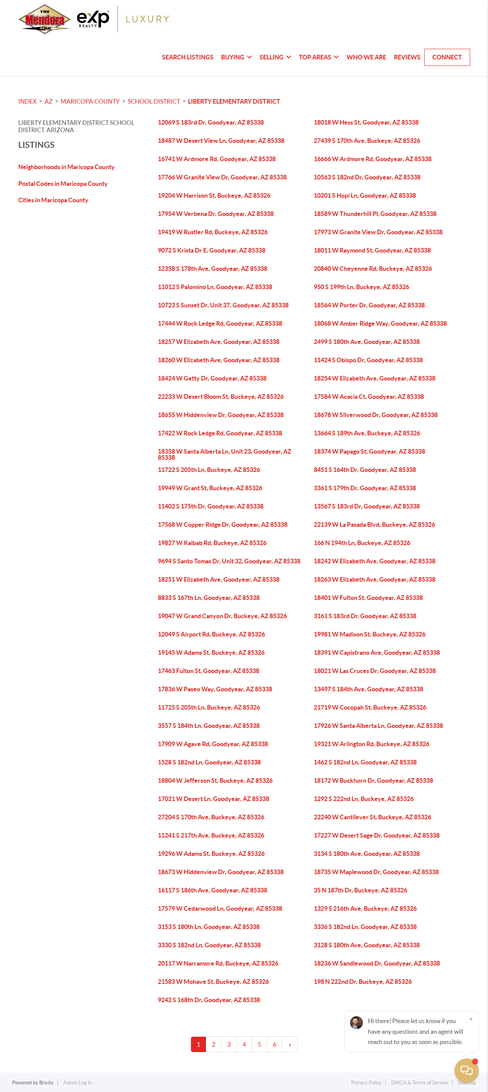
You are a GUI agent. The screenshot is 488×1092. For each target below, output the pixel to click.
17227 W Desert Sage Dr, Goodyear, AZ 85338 (377, 835)
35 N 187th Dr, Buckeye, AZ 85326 (360, 890)
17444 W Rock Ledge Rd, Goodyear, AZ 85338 (220, 323)
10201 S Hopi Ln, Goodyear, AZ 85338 (365, 195)
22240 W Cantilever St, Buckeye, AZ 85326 (372, 817)
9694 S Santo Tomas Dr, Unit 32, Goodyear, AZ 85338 (229, 561)
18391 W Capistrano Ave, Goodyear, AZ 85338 (377, 652)
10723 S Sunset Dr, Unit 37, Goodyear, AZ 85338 (223, 305)
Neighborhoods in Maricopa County (66, 166)
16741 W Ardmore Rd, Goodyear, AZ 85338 (217, 159)
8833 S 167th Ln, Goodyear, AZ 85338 (209, 598)
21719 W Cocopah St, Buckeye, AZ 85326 (370, 707)
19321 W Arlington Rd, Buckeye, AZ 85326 (371, 744)
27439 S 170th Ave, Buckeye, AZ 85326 (367, 140)
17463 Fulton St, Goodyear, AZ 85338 (208, 671)
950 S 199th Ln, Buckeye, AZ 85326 (361, 287)
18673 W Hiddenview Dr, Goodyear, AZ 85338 (221, 872)
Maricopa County (90, 101)
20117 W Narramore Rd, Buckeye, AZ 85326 (218, 963)
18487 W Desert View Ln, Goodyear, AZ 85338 (221, 140)
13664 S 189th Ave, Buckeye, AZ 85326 (367, 433)
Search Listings (188, 57)
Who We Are (366, 57)
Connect (447, 57)
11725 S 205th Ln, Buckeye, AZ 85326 (209, 707)
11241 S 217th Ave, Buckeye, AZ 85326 (211, 835)
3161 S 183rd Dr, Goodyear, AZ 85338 (365, 616)
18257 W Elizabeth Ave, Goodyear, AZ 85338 (218, 342)
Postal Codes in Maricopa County (63, 183)
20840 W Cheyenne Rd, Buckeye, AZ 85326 (373, 268)
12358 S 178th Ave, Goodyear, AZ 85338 (212, 268)
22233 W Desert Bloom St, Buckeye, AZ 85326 (221, 396)
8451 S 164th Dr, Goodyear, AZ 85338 (365, 470)
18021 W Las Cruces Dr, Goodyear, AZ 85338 (375, 671)
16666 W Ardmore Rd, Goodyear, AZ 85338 (373, 159)
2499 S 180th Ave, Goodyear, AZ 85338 (367, 342)
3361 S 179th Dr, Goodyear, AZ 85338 (365, 488)
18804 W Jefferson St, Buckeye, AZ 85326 (215, 780)
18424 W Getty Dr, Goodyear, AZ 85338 (212, 378)
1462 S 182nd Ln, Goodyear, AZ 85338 (365, 762)
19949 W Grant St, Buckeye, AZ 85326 (210, 488)
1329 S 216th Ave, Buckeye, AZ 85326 (365, 908)
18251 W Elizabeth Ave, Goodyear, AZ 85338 (218, 579)
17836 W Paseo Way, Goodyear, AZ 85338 (215, 689)
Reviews (407, 57)
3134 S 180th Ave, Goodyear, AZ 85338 (367, 854)
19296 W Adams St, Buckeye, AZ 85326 (211, 854)
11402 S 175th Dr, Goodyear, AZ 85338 (210, 506)
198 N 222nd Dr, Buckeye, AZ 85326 (363, 981)
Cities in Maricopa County (53, 200)
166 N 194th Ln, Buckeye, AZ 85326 (362, 543)
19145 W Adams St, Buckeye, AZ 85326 (211, 652)
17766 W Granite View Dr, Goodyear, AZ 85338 (222, 177)
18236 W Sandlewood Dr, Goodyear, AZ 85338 (377, 963)
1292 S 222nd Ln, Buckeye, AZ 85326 (364, 799)
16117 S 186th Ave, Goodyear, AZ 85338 (212, 890)
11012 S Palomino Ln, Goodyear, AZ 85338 (215, 287)
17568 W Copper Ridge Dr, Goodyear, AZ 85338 (222, 524)
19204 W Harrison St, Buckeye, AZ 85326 (214, 195)
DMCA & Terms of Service (419, 1083)
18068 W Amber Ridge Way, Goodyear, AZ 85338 (380, 323)
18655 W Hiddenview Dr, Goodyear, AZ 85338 (221, 415)
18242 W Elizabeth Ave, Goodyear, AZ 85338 (374, 561)
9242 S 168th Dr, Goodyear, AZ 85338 (209, 1000)
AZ (49, 101)
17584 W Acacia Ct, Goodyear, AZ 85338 (369, 396)
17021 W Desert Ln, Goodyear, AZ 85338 (213, 799)
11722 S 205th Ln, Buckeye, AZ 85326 (209, 470)
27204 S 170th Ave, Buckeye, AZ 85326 (211, 817)
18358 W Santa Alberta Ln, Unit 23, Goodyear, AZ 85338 (224, 454)
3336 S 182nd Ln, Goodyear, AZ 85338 (365, 927)
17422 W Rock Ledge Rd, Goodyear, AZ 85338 (220, 433)
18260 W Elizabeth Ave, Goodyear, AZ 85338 (218, 360)
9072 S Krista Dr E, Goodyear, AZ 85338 (211, 250)
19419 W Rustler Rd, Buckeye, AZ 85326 (213, 232)
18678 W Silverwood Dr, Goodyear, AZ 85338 (376, 415)
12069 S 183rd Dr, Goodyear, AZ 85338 (211, 122)
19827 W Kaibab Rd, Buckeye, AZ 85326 (212, 543)
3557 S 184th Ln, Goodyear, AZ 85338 (209, 726)
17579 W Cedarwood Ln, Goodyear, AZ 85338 (220, 908)
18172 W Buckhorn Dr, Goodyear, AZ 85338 (373, 780)
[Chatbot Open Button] (466, 1070)
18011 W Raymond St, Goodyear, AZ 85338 (372, 250)
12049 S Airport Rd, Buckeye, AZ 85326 (211, 634)
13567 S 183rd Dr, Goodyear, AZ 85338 (367, 506)
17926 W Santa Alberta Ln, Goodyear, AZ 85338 (378, 726)
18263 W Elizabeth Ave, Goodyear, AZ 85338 (374, 579)
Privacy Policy (366, 1083)
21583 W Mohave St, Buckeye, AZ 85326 (213, 981)
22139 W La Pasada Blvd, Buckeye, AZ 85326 (374, 524)
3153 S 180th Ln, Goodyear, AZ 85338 (209, 927)
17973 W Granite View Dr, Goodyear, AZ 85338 (378, 232)
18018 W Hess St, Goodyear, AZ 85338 (366, 122)
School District (154, 101)
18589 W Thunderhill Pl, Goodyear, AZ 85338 (375, 214)
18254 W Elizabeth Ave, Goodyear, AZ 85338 (374, 378)
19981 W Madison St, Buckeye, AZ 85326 (369, 634)
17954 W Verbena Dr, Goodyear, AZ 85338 (216, 214)
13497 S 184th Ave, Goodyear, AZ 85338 (368, 689)
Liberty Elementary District (234, 101)
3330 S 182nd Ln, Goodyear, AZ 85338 (209, 945)
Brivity (46, 1083)
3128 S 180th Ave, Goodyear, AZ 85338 (367, 945)
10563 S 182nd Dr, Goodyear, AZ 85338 (367, 177)
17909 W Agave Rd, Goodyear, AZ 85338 (213, 744)
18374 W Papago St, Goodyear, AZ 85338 (369, 451)
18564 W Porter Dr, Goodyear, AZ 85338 (369, 305)
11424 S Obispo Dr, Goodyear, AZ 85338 (368, 360)
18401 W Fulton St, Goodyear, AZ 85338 (368, 598)
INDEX (27, 101)
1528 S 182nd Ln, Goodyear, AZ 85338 (209, 762)
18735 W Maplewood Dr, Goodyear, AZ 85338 (376, 872)
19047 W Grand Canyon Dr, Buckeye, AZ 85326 (222, 616)
